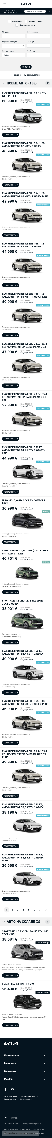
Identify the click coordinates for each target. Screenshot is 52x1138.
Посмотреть (10, 135)
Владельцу (10, 1063)
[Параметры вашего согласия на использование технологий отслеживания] (20, 1133)
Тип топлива (32, 32)
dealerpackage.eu (28, 1096)
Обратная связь (10, 1099)
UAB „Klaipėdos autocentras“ (5, 1117)
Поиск (25, 67)
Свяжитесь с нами (34, 11)
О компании (10, 1071)
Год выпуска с (8, 51)
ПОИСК (14, 1118)
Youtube (12, 1089)
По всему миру (26, 1099)
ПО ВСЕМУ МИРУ (10, 1096)
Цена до (30, 41)
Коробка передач (9, 41)
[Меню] (5, 4)
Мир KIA (8, 1079)
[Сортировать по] (47, 83)
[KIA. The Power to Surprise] (11, 1043)
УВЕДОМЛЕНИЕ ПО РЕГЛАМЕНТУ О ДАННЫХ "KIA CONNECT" (25, 1129)
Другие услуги (11, 1055)
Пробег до (31, 51)
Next (45, 909)
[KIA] (26, 4)
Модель (5, 32)
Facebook (5, 1089)
